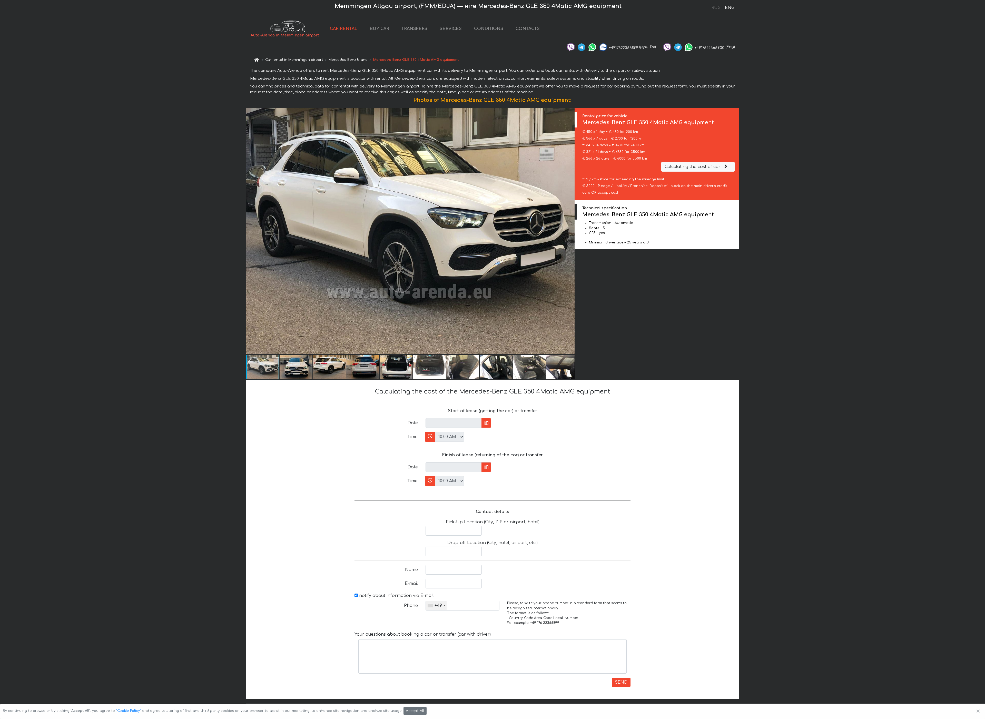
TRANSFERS (414, 28)
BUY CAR (379, 28)
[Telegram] (581, 47)
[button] (570, 231)
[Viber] (571, 47)
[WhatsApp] (592, 47)
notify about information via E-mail (396, 595)
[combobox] (436, 605)
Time (412, 437)
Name (411, 569)
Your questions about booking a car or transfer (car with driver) (422, 634)
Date (413, 423)
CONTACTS (528, 28)
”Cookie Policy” (128, 711)
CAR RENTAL (343, 28)
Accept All (415, 711)
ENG (729, 7)
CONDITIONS (488, 28)
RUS (716, 7)
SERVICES (451, 28)
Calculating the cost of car (693, 166)
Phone (411, 605)
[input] (454, 423)
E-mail (411, 583)
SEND (621, 682)
